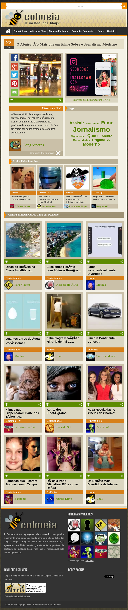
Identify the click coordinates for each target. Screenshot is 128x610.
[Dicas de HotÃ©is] (74, 530)
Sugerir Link (20, 31)
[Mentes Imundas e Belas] (74, 544)
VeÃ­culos (93, 349)
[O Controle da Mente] (87, 544)
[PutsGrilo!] (87, 557)
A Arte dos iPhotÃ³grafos (56, 411)
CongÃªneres (33, 145)
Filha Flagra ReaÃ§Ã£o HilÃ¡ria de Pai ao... (63, 339)
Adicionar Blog (38, 31)
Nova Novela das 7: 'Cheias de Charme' (101, 411)
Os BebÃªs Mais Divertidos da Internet (103, 482)
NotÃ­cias (52, 492)
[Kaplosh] (114, 530)
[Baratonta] (74, 557)
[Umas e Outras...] (114, 557)
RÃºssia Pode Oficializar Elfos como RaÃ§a (62, 484)
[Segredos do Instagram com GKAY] (91, 95)
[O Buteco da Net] (101, 557)
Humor (92, 278)
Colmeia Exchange (58, 31)
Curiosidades (13, 278)
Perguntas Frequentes (83, 31)
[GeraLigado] (101, 544)
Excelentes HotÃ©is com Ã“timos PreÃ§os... (64, 268)
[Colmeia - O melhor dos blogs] (14, 25)
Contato (111, 31)
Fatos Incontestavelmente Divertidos (102, 270)
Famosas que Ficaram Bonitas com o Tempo (21, 482)
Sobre (101, 31)
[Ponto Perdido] (87, 530)
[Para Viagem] (101, 530)
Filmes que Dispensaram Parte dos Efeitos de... (22, 413)
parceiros (89, 560)
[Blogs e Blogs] (114, 544)
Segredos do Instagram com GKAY (91, 99)
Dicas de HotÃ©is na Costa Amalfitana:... (20, 268)
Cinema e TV (13, 420)
